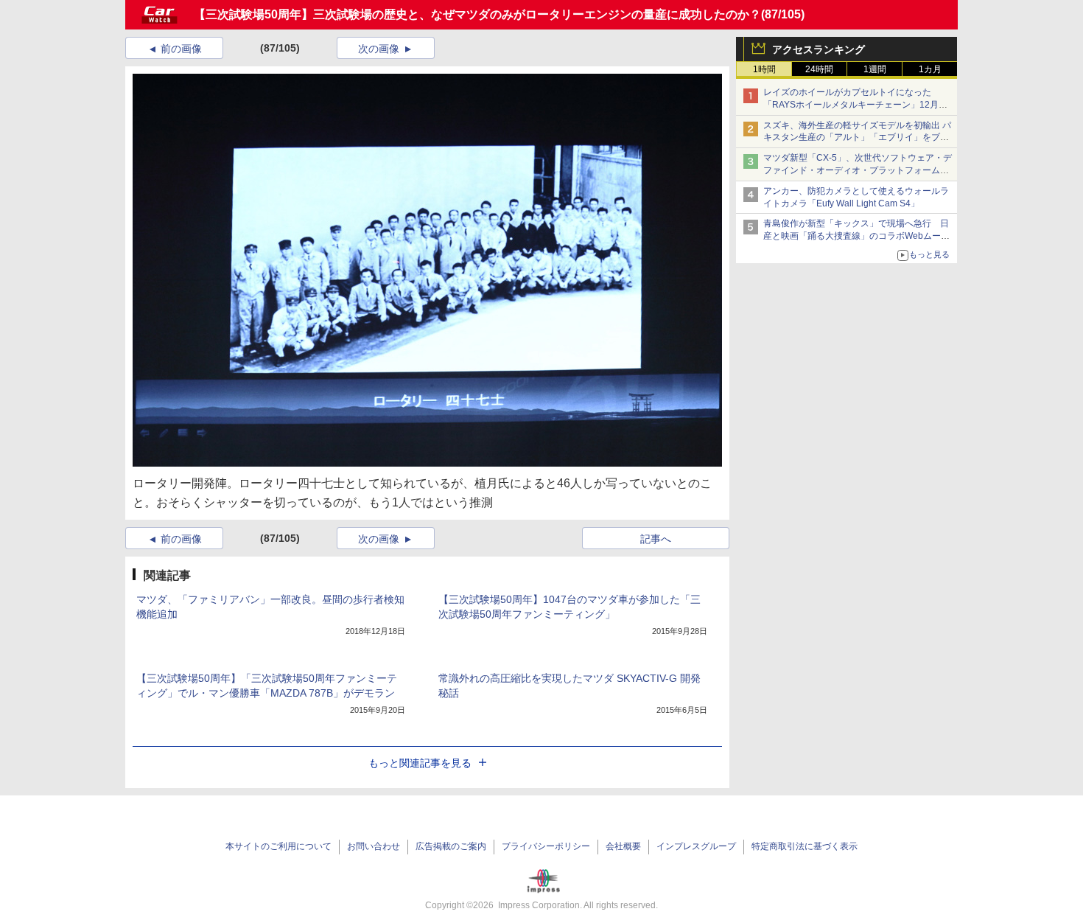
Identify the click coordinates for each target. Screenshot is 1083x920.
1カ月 (930, 69)
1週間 (874, 69)
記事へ (655, 539)
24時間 (819, 69)
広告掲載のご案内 (451, 846)
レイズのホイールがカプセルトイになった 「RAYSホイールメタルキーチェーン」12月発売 (855, 104)
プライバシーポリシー (546, 846)
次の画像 (378, 49)
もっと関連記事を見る (420, 763)
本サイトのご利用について (278, 846)
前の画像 (181, 49)
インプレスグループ (696, 846)
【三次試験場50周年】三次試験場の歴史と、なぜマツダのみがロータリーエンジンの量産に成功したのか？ (477, 14)
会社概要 (623, 846)
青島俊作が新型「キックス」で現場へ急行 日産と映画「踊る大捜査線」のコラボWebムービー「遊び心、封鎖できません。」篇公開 (856, 236)
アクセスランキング (818, 49)
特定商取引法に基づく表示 (804, 846)
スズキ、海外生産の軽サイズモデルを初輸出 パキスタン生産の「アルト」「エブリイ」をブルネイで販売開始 (857, 138)
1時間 (764, 69)
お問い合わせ (373, 846)
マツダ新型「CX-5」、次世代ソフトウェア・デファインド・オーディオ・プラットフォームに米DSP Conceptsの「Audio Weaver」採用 (857, 170)
